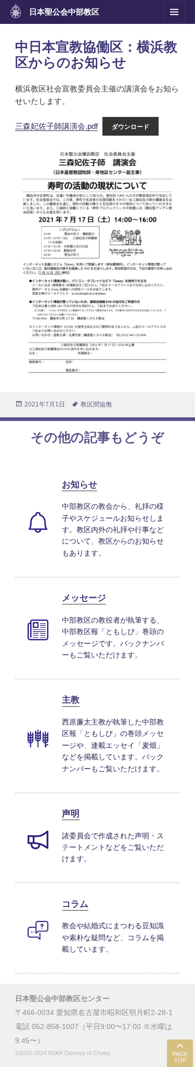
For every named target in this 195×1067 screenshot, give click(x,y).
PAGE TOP (180, 1057)
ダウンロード (130, 126)
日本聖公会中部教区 (64, 11)
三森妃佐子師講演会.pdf (56, 126)
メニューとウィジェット (174, 22)
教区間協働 (96, 404)
